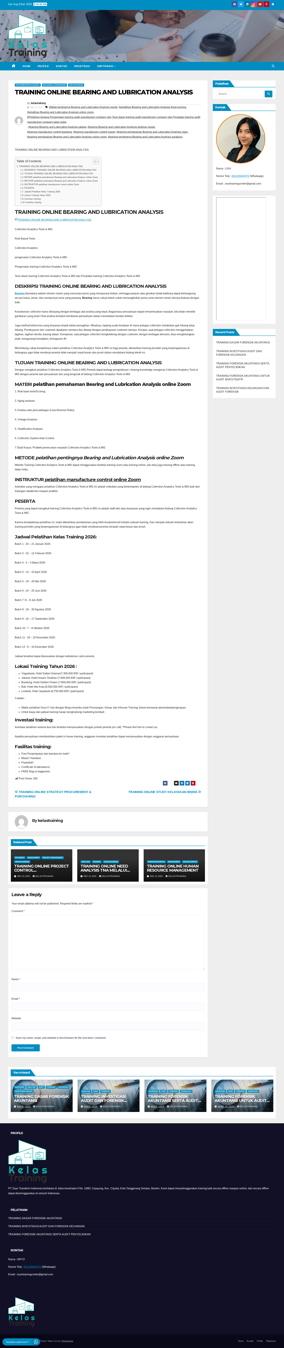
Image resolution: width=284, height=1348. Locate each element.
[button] (273, 66)
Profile (43, 66)
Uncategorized (76, 85)
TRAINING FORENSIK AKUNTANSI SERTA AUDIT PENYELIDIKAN (173, 1100)
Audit (41, 1087)
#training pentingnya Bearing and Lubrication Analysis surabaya (145, 136)
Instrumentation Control (28, 85)
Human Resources (156, 862)
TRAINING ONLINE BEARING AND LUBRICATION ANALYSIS (51, 166)
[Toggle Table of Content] (94, 161)
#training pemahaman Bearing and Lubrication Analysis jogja (152, 131)
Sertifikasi (105, 66)
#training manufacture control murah (94, 131)
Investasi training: (32, 199)
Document (19, 858)
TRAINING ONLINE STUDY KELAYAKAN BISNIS (163, 792)
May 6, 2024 (24, 1106)
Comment (18, 911)
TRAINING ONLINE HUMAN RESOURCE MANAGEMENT (173, 868)
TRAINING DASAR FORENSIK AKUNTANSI (243, 342)
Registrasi (82, 66)
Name (16, 979)
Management (33, 858)
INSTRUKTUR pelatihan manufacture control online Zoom (51, 184)
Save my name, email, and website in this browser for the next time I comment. (61, 1037)
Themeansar (67, 1341)
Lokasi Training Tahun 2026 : (38, 195)
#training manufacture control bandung (49, 131)
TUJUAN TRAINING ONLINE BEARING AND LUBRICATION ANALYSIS (58, 173)
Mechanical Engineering (54, 85)
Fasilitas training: (33, 202)
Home (26, 66)
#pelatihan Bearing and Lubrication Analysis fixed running (152, 107)
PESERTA (29, 188)
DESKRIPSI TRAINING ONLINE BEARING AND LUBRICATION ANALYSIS (60, 170)
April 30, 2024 (226, 1106)
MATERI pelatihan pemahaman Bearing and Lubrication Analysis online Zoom (61, 177)
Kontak (61, 66)
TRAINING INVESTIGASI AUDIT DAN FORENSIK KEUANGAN (103, 1100)
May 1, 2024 (158, 1106)
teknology (186, 1091)
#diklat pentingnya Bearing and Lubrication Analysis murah (83, 107)
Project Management (53, 858)
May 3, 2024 (91, 1106)
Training (97, 862)
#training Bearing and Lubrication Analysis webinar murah (121, 127)
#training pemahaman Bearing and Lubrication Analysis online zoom (67, 136)
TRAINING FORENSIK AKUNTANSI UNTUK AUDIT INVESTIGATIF (241, 1100)
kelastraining (38, 103)
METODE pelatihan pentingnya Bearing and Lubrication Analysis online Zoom (61, 181)
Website (16, 1018)
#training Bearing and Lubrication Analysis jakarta (57, 127)
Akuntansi (19, 1087)
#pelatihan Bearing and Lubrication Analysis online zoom (60, 112)
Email (16, 998)
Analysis (86, 862)
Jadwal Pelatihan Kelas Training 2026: (42, 191)
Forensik (51, 1087)
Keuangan (63, 1087)
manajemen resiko (23, 1091)
